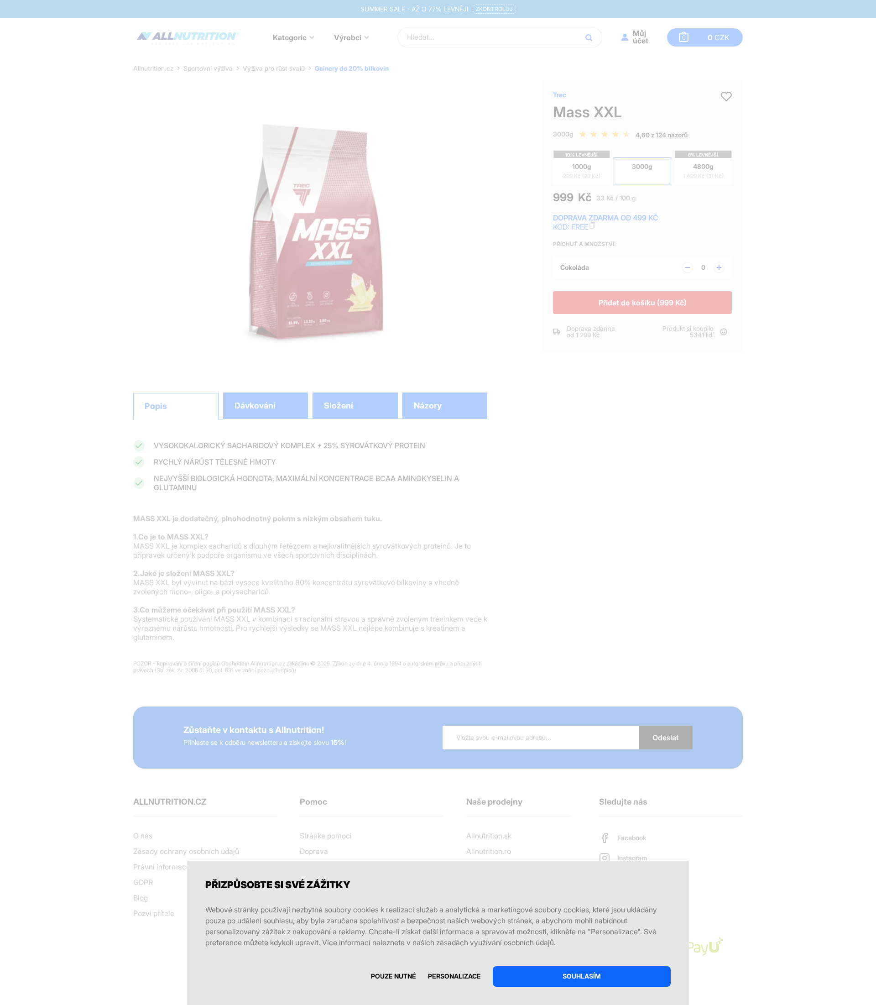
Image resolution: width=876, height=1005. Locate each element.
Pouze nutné (393, 976)
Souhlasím (582, 976)
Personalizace (454, 976)
